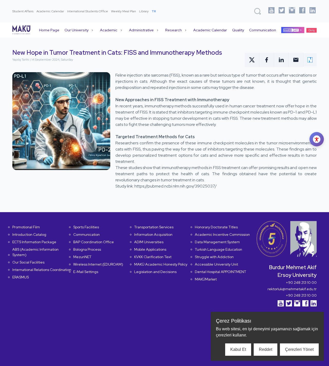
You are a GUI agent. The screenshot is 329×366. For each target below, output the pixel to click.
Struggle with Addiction (214, 257)
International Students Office (87, 11)
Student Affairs (22, 11)
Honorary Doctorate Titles (216, 227)
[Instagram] (292, 11)
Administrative (141, 30)
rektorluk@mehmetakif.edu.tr (292, 289)
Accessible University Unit (216, 264)
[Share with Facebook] (266, 60)
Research (173, 30)
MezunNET (82, 257)
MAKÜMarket (206, 279)
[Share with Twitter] (252, 60)
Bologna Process (87, 249)
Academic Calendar (50, 11)
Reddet (265, 349)
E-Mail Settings (85, 271)
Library (144, 11)
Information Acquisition (153, 234)
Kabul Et (238, 349)
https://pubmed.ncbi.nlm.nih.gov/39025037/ (175, 186)
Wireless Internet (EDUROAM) (98, 264)
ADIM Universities (148, 242)
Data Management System (217, 242)
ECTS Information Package (34, 242)
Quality (238, 30)
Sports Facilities (86, 227)
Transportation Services (153, 227)
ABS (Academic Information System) (35, 252)
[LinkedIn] (312, 11)
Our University (76, 30)
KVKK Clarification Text (152, 257)
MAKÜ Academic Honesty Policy (160, 264)
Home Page (49, 30)
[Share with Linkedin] (281, 60)
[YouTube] (271, 11)
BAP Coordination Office (93, 242)
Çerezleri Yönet (299, 349)
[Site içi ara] (257, 11)
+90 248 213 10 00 (301, 282)
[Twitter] (282, 11)
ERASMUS (20, 277)
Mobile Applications (150, 249)
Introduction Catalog (29, 234)
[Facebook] (302, 11)
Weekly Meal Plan (123, 11)
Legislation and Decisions (155, 271)
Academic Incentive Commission (222, 234)
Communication (262, 30)
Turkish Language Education (218, 249)
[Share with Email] (296, 60)
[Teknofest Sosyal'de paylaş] (310, 60)
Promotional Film (26, 227)
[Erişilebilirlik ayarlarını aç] (316, 139)
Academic (108, 30)
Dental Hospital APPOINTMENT (220, 271)
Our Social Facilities (28, 262)
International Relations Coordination (41, 269)
